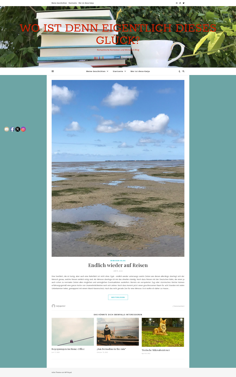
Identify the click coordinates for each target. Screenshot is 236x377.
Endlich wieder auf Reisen (118, 265)
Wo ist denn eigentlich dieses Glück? (118, 34)
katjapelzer (61, 306)
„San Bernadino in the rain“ (111, 349)
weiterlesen (118, 297)
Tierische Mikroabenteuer (156, 350)
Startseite (73, 3)
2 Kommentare (178, 306)
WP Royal (68, 372)
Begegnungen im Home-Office (68, 349)
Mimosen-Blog (118, 261)
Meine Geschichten (59, 3)
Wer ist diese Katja (86, 3)
